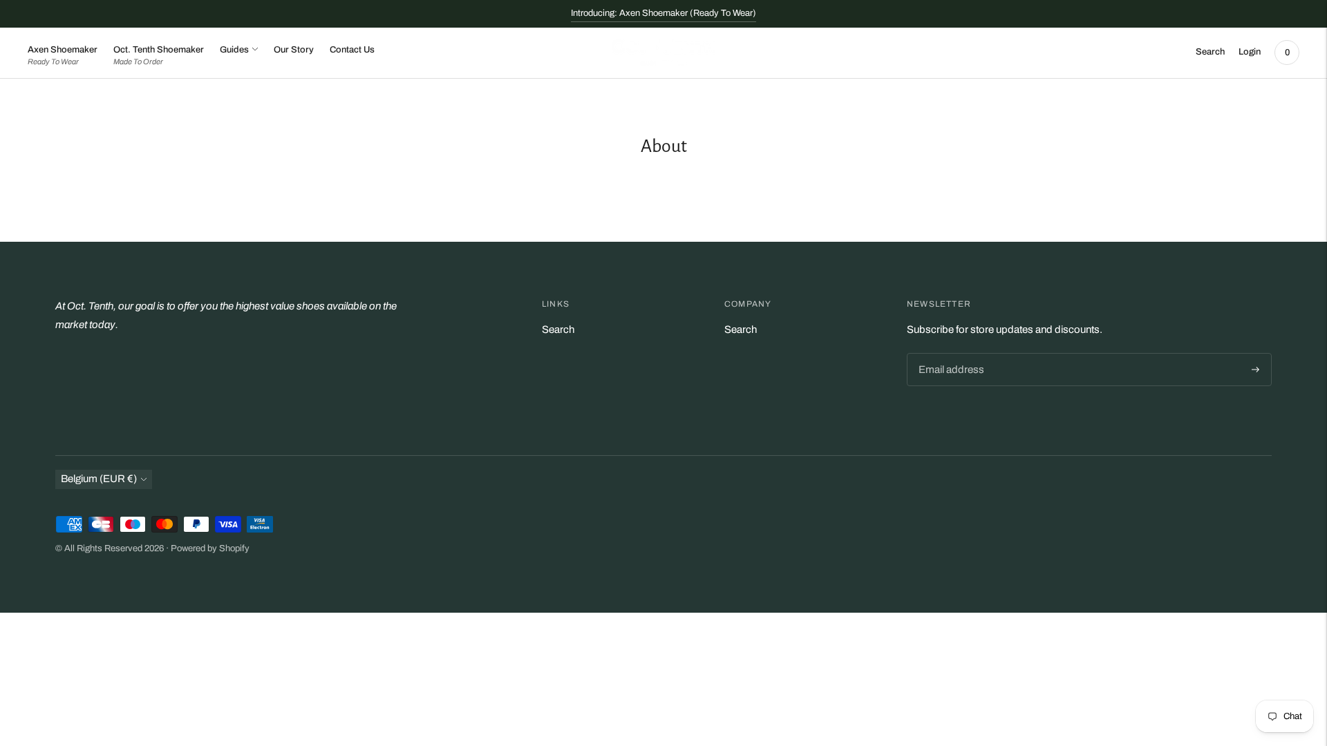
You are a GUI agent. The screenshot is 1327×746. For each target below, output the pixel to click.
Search (558, 329)
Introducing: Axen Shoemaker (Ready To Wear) (663, 13)
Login (1250, 52)
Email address (949, 353)
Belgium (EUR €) (99, 478)
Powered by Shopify (210, 548)
